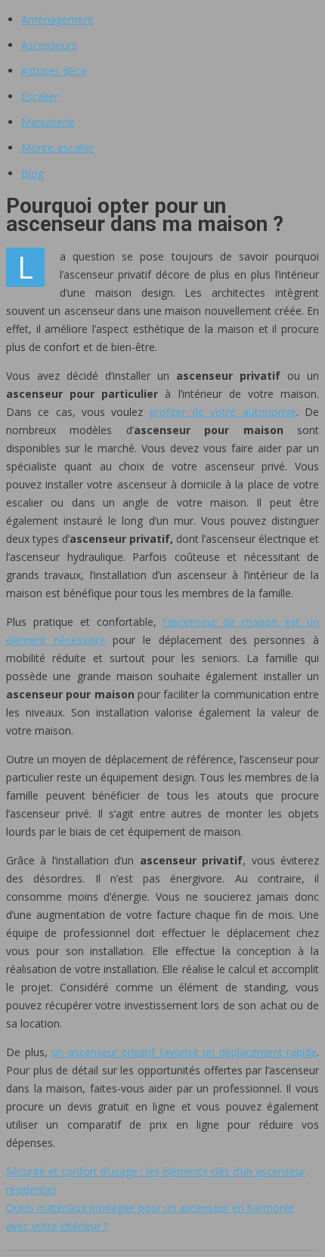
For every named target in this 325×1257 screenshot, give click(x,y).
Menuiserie (48, 122)
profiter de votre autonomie (223, 412)
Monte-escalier (57, 147)
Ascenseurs (49, 45)
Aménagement (57, 19)
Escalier (39, 96)
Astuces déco (54, 70)
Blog (32, 173)
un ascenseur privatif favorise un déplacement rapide (184, 1052)
